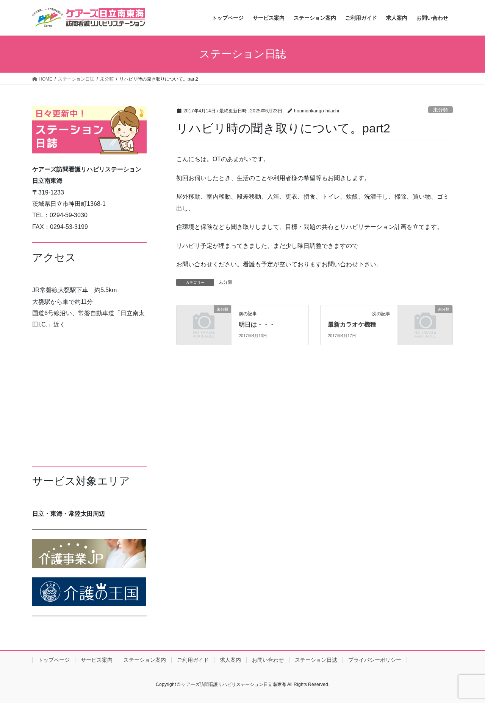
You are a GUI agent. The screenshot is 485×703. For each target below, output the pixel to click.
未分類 (440, 110)
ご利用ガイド (193, 660)
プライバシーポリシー (374, 660)
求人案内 (230, 660)
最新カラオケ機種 (352, 324)
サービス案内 (97, 660)
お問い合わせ (268, 660)
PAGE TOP (466, 675)
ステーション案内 (145, 660)
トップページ (54, 660)
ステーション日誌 (316, 660)
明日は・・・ (257, 324)
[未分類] (204, 322)
